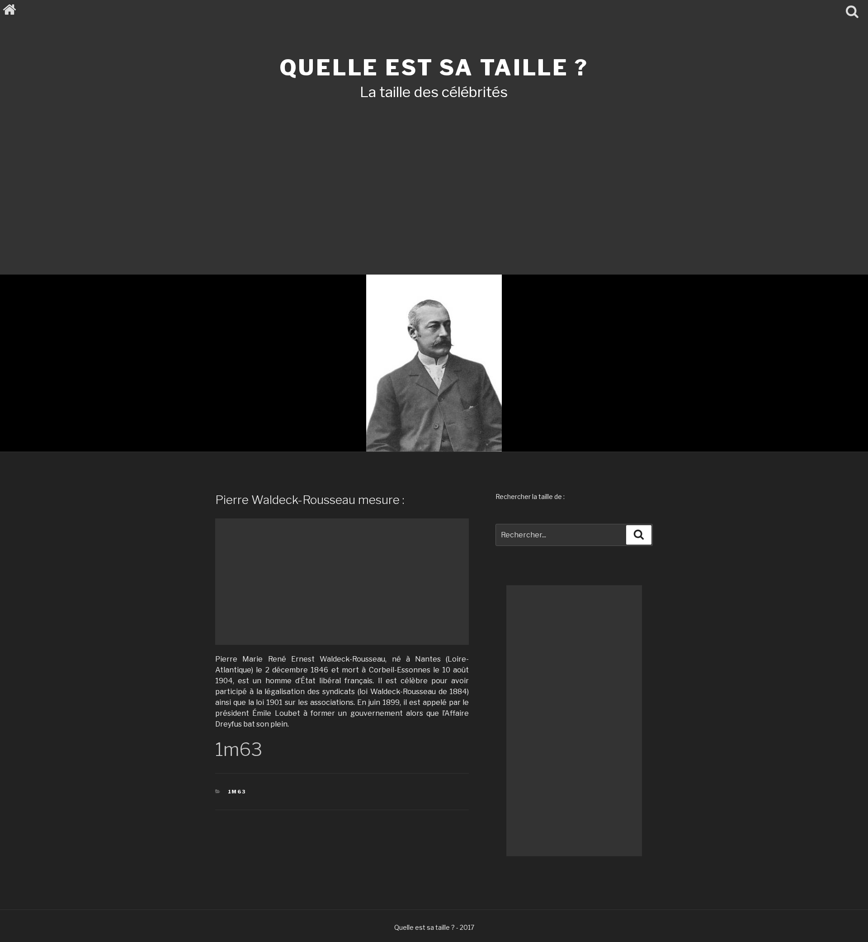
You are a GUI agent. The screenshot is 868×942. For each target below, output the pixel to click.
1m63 (237, 791)
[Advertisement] (434, 175)
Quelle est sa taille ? (433, 68)
